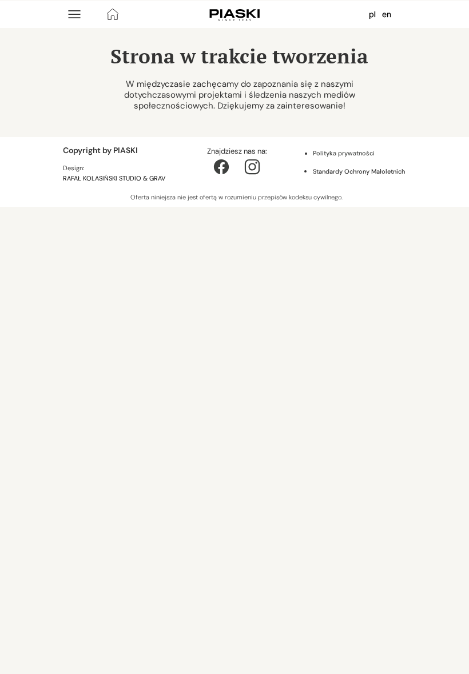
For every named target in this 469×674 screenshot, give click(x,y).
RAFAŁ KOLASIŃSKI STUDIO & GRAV (115, 178)
